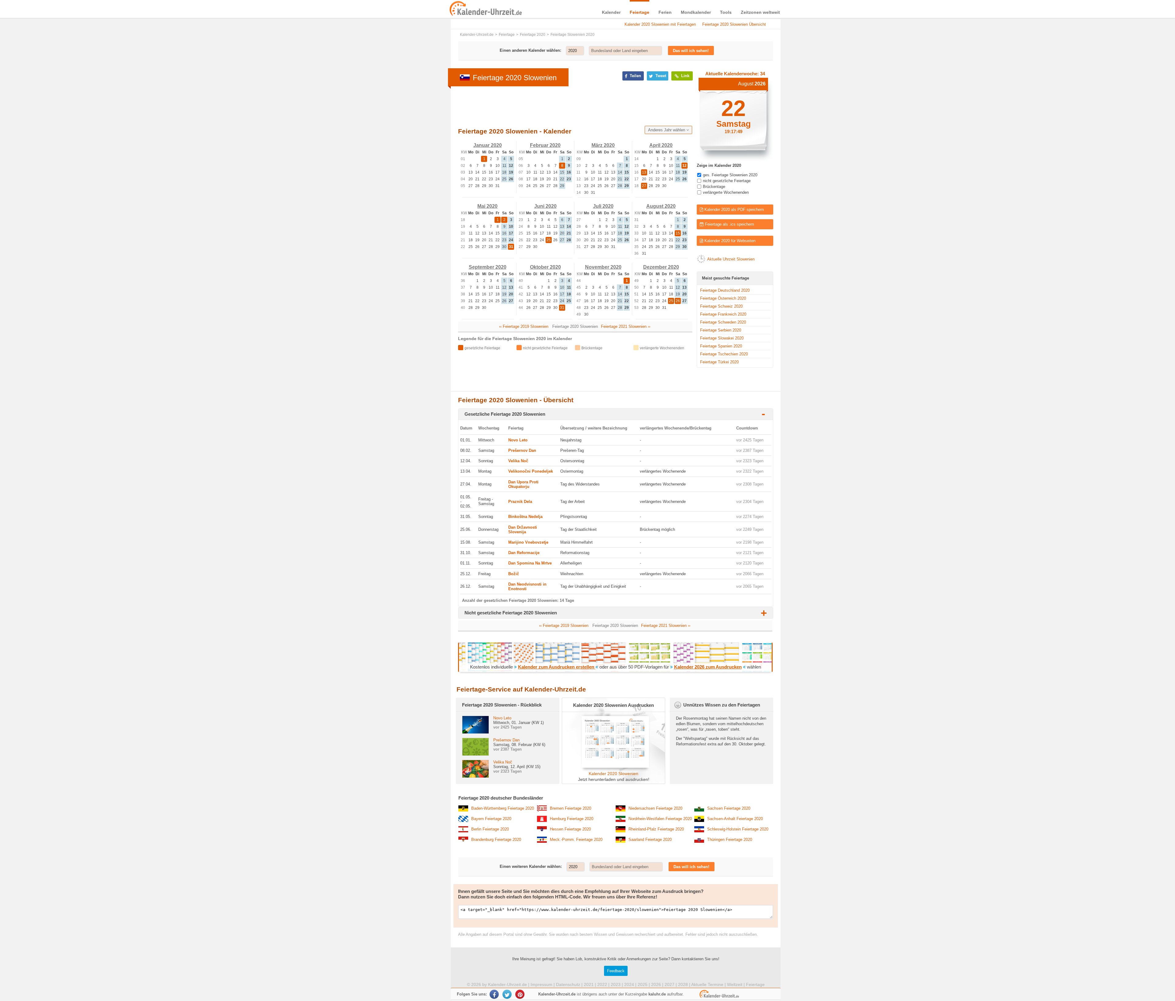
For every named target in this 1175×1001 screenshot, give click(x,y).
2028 (683, 984)
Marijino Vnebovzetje (528, 542)
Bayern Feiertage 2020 (491, 818)
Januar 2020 (487, 145)
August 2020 (661, 206)
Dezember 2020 (661, 267)
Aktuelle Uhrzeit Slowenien (731, 259)
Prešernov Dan (522, 450)
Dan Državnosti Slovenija (522, 529)
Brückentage (714, 186)
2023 (616, 984)
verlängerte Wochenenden (726, 192)
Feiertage (639, 12)
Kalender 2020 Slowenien (613, 773)
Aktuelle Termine (707, 984)
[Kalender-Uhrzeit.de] (456, 9)
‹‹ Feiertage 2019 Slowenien (523, 326)
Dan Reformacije (523, 552)
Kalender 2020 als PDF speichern (733, 209)
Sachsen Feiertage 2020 (728, 808)
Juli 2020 (603, 206)
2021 (589, 984)
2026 (656, 984)
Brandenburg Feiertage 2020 (496, 839)
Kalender (611, 12)
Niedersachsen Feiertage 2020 (655, 808)
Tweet (660, 75)
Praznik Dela (520, 501)
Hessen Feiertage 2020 (570, 829)
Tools (726, 12)
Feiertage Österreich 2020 (723, 298)
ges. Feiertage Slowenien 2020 (730, 175)
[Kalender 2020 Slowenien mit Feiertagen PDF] (613, 766)
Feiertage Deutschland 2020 (725, 290)
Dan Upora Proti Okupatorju (523, 484)
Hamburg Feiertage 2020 (571, 818)
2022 (602, 984)
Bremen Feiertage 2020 (570, 808)
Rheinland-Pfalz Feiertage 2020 (656, 829)
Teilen (635, 75)
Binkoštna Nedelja (525, 516)
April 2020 (661, 145)
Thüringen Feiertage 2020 (729, 839)
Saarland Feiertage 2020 (650, 839)
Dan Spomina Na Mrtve (530, 563)
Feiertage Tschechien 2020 (724, 354)
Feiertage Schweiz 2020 (721, 306)
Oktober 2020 (545, 267)
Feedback (616, 971)
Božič (513, 574)
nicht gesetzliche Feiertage (727, 180)
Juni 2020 (545, 206)
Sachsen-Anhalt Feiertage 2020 (735, 818)
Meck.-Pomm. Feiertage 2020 (576, 839)
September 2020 (487, 267)
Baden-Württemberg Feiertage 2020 (502, 808)
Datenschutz (568, 984)
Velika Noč (518, 461)
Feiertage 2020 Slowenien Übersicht (734, 24)
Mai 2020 (487, 206)
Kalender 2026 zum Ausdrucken (708, 666)
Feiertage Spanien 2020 (721, 346)
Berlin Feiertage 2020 (490, 829)
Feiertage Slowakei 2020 (722, 338)
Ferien (665, 12)
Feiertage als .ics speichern (729, 224)
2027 (669, 984)
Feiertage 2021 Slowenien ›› (625, 326)
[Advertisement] (404, 196)
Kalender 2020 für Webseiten (729, 240)
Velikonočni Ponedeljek (530, 471)
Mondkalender (696, 12)
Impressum (541, 984)
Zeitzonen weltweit (760, 12)
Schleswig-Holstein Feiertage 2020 (737, 829)
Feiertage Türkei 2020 (719, 362)
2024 (629, 984)
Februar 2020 (545, 145)
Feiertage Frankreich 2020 (723, 314)
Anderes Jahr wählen (667, 130)
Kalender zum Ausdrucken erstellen (556, 666)
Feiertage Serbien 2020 (720, 330)
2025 (642, 984)
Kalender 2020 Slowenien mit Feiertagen (660, 24)
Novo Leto (518, 440)
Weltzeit (734, 984)
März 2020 (603, 145)
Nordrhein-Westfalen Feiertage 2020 (660, 818)
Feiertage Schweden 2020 (723, 322)
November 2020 (603, 267)
